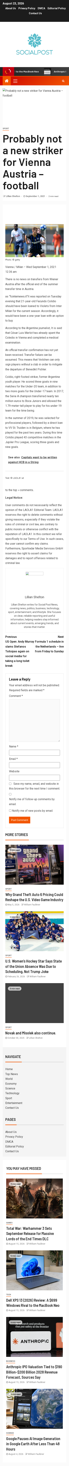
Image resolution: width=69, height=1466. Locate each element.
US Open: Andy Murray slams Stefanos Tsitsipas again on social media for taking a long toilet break (19, 651)
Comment (16, 696)
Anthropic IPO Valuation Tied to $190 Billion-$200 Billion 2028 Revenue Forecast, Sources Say (34, 1371)
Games (9, 1223)
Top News (11, 1074)
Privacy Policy (26, 8)
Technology (12, 1093)
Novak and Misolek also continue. (30, 1033)
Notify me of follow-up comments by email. (32, 802)
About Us (10, 8)
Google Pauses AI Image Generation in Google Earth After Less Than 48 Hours (33, 1443)
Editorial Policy (57, 8)
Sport (6, 129)
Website (14, 771)
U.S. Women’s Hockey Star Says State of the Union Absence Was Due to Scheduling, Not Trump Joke (33, 966)
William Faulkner (32, 904)
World (9, 1079)
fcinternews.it (18, 296)
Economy (11, 1083)
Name (13, 746)
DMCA (41, 8)
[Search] (63, 81)
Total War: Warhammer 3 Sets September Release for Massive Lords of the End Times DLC (30, 1233)
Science (10, 1088)
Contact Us (35, 13)
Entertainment (13, 1103)
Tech (8, 1295)
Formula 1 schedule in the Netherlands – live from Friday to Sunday (49, 644)
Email (13, 759)
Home (9, 1069)
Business (10, 1361)
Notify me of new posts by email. (32, 810)
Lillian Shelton (13, 196)
